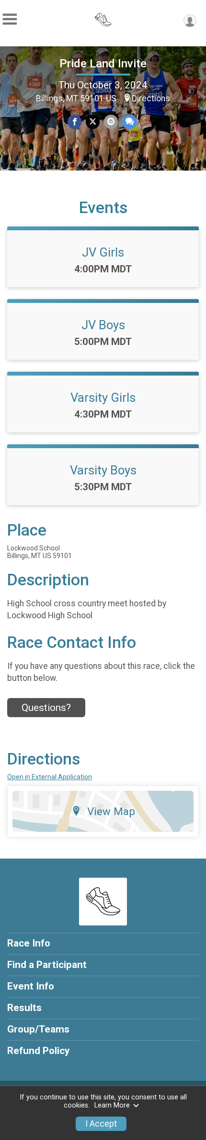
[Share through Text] (129, 122)
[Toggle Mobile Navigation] (9, 19)
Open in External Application (49, 777)
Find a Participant (47, 964)
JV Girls (103, 252)
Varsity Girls (103, 397)
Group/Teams (38, 1029)
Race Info (28, 943)
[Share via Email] (111, 122)
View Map (111, 811)
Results (24, 1007)
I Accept (101, 1124)
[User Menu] (189, 20)
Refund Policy (38, 1050)
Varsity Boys (103, 470)
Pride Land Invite (103, 63)
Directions (151, 98)
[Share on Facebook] (74, 122)
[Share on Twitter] (93, 122)
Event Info (30, 986)
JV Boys (103, 325)
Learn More (112, 1105)
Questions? (46, 707)
